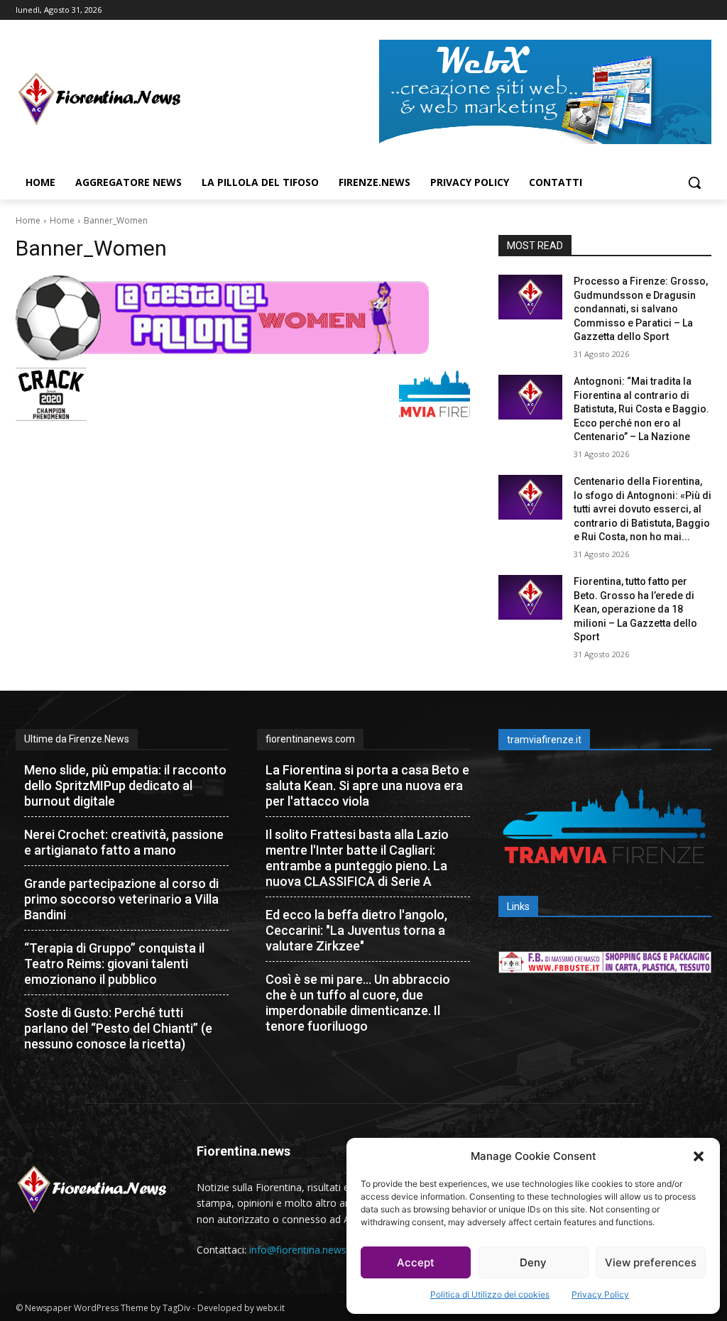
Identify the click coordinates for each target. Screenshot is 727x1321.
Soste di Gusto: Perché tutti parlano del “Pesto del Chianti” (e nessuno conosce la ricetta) (118, 1028)
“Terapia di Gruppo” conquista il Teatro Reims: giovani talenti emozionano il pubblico (114, 964)
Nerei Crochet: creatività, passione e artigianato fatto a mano (124, 842)
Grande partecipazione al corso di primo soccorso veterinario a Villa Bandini (121, 899)
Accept (415, 1262)
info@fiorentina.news (297, 1249)
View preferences (650, 1262)
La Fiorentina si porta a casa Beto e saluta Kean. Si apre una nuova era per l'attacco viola (367, 785)
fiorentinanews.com (310, 739)
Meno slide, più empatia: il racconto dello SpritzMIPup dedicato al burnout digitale (125, 785)
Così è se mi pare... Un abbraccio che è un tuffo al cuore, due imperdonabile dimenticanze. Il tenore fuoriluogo (358, 1003)
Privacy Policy (600, 1294)
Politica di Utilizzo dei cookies (490, 1294)
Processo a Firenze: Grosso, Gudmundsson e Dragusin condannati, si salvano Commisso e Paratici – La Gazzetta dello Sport (641, 308)
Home (28, 220)
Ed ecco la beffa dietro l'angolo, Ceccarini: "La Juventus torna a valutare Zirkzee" (356, 930)
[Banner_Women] (243, 318)
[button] (699, 1156)
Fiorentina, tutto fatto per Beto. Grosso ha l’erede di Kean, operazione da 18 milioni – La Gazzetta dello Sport (635, 609)
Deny (533, 1262)
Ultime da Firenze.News (76, 739)
